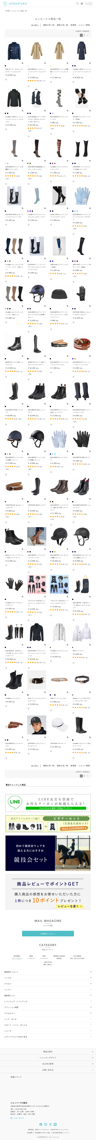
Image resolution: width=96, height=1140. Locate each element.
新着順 (73, 25)
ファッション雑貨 (11, 1007)
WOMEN (17, 957)
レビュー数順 (84, 25)
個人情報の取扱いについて (61, 1132)
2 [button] (84, 35)
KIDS (44, 957)
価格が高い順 (48, 25)
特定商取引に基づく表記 (42, 1132)
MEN (31, 957)
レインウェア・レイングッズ (15, 1001)
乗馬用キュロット (11, 972)
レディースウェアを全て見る (15, 1037)
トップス (7, 978)
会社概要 (29, 1132)
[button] (87, 35)
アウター (7, 984)
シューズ (7, 1031)
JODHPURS (42, 1137)
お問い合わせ (48, 1070)
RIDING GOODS (59, 957)
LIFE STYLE (48, 963)
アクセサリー (9, 1013)
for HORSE (77, 957)
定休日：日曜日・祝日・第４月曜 (22, 1114)
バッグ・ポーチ (10, 1019)
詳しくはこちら (16, 1118)
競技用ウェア (9, 996)
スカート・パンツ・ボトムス (15, 1025)
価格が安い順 (62, 25)
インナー (7, 990)
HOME (7, 11)
